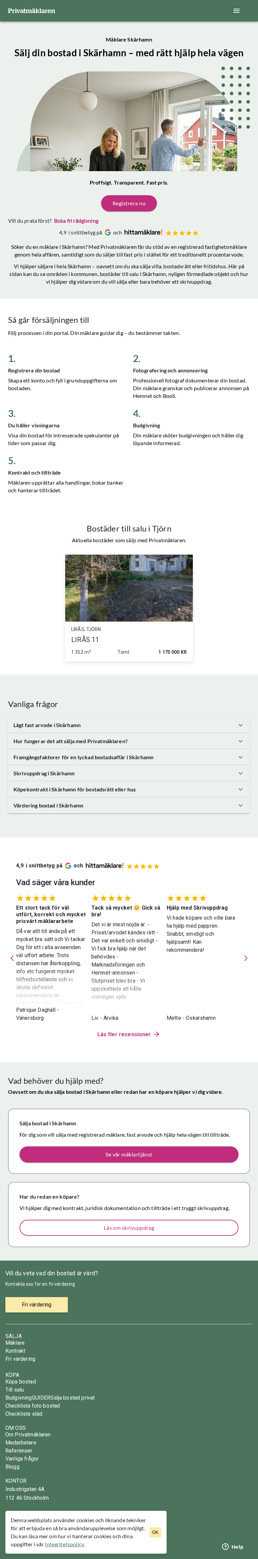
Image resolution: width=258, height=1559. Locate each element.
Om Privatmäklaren (28, 1434)
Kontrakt (15, 1351)
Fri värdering (20, 1359)
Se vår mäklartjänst (129, 1154)
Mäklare (15, 1343)
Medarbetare (20, 1442)
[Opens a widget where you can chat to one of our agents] (232, 1547)
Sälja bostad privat (72, 1398)
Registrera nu (129, 203)
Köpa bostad (20, 1381)
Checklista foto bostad (32, 1406)
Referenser (19, 1450)
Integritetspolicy (64, 1544)
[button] (129, 725)
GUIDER (41, 1398)
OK (155, 1532)
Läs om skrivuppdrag (129, 1227)
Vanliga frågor (22, 1459)
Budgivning (18, 1398)
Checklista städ (23, 1414)
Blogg (12, 1467)
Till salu (14, 1390)
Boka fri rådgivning (76, 220)
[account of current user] (236, 11)
